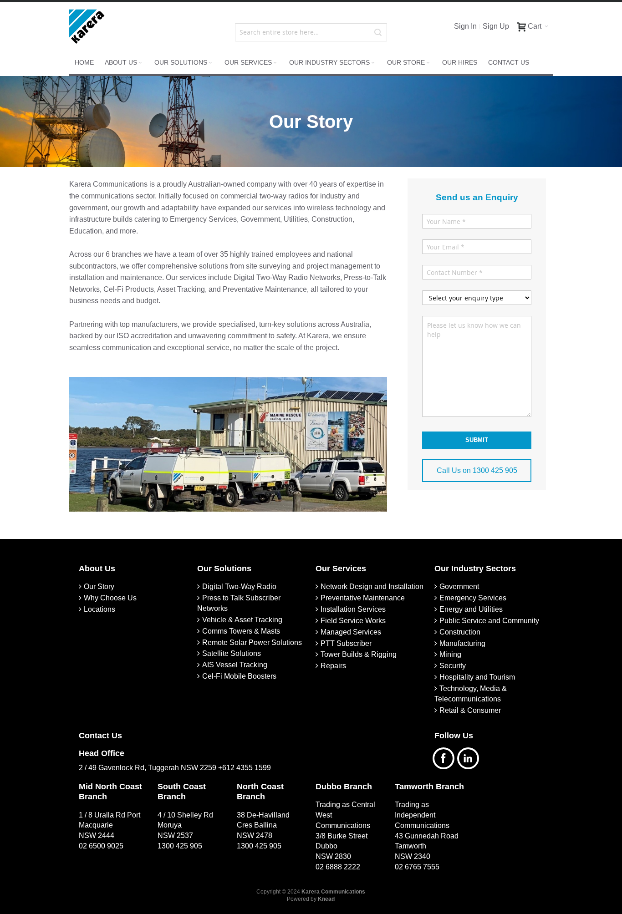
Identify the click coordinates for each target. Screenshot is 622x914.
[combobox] (311, 32)
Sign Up (496, 26)
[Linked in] (470, 757)
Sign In (465, 26)
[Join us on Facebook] (446, 757)
